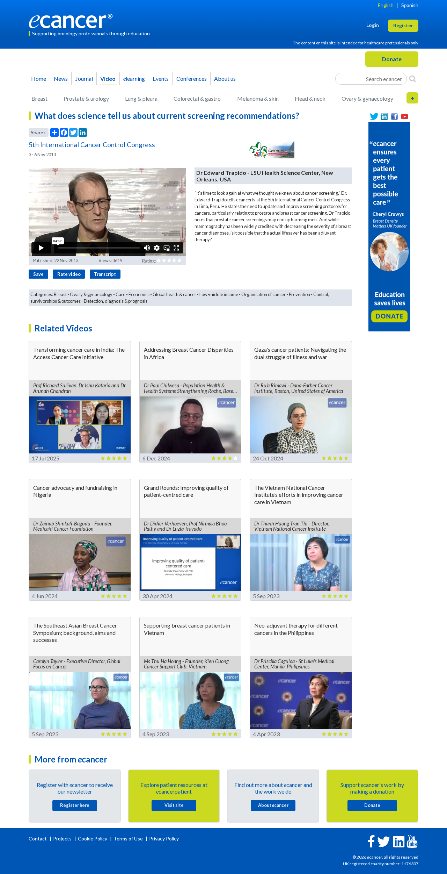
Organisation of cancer (263, 294)
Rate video (69, 274)
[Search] (412, 79)
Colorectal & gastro (197, 98)
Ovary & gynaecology (367, 98)
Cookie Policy (92, 838)
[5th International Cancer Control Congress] (271, 149)
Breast (39, 98)
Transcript (105, 274)
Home (38, 78)
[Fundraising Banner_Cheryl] (389, 225)
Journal (84, 78)
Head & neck (310, 98)
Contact (38, 838)
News (61, 78)
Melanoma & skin (258, 98)
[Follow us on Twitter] (374, 116)
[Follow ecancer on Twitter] (383, 841)
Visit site (174, 805)
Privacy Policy (164, 838)
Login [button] (372, 25)
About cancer (273, 805)
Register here (74, 805)
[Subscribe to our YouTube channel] (404, 116)
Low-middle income (218, 294)
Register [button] (403, 25)
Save (38, 274)
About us (225, 78)
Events (161, 78)
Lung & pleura (141, 98)
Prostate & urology (86, 98)
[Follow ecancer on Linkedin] (399, 841)
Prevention (299, 294)
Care (120, 294)
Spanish (409, 5)
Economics (139, 294)
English (386, 5)
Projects (63, 838)
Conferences (191, 78)
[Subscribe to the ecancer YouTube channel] (412, 841)
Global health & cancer (174, 294)
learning (134, 78)
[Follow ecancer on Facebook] (371, 841)
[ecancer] (73, 20)
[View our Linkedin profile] (384, 116)
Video (108, 78)
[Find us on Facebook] (394, 116)
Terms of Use (128, 838)
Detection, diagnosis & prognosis (115, 301)
